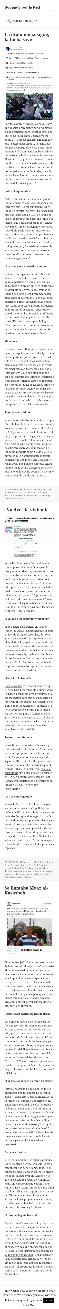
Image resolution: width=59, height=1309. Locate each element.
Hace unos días (13, 686)
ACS (39, 862)
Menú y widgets (51, 10)
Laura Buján (45, 495)
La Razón (36, 871)
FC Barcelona (31, 492)
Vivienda (27, 877)
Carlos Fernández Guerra (16, 865)
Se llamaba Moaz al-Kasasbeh (26, 890)
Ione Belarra (19, 495)
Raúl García (17, 877)
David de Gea (18, 868)
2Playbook (41, 489)
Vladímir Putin (18, 498)
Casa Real (33, 865)
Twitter (8, 498)
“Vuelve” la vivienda (27, 510)
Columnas (27, 489)
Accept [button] (48, 1300)
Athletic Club (47, 862)
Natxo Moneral (25, 874)
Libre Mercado (11, 874)
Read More (29, 1305)
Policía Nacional (40, 874)
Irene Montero (32, 495)
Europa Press (18, 492)
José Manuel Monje (22, 871)
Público (8, 877)
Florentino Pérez (42, 868)
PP (50, 874)
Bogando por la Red (22, 7)
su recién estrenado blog (19, 1254)
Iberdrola (9, 871)
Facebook (29, 868)
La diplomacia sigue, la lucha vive (27, 36)
